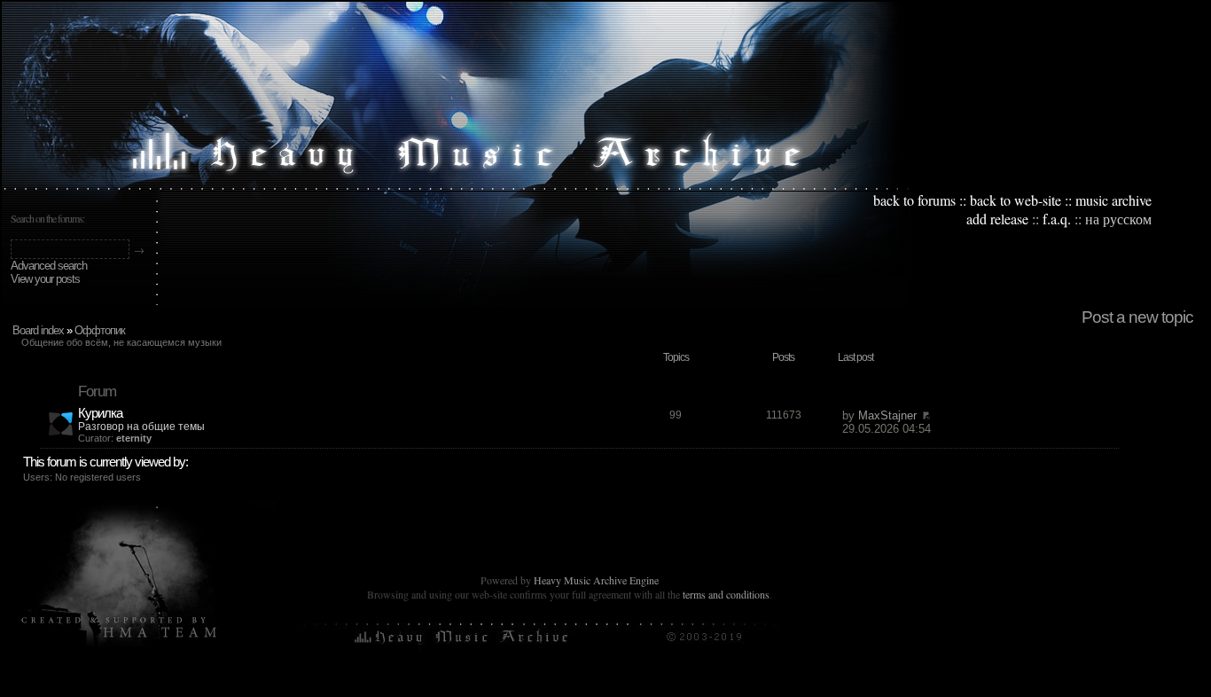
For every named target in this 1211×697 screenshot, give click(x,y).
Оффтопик (99, 330)
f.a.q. (1057, 218)
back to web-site (1015, 200)
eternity (134, 438)
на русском (1118, 218)
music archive (1113, 200)
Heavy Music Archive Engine (596, 580)
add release (997, 218)
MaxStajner (887, 415)
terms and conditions (726, 594)
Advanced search (49, 265)
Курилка (100, 412)
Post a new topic (1137, 317)
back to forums (914, 200)
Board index (38, 330)
